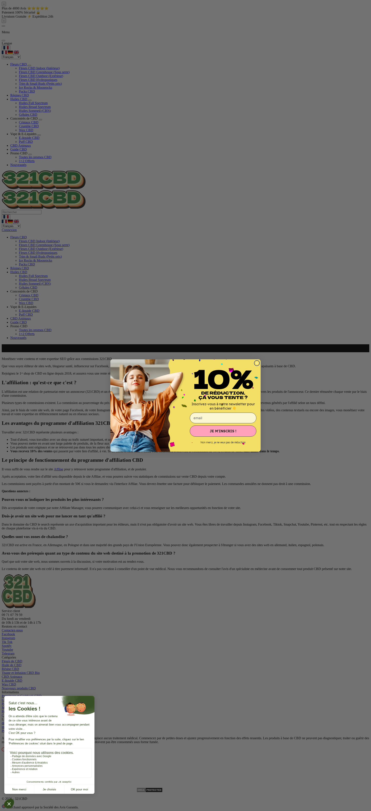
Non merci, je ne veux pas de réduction (223, 442)
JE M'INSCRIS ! (223, 431)
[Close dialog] (257, 363)
